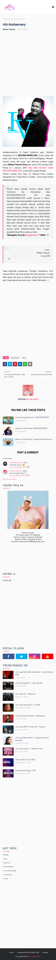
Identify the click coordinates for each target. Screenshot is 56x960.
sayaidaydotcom (16, 462)
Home (5, 19)
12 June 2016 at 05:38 (19, 467)
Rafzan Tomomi (9, 29)
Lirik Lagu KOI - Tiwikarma (25, 694)
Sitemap (45, 952)
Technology (8, 874)
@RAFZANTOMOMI (34, 956)
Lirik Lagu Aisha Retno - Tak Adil (27, 705)
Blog (10, 19)
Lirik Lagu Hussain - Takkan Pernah (29, 749)
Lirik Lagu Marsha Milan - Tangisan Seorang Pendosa (32, 739)
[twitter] (21, 656)
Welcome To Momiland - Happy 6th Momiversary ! (34, 439)
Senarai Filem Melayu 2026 (25, 770)
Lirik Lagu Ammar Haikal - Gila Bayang (30, 716)
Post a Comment (10, 479)
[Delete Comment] (28, 467)
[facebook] (8, 656)
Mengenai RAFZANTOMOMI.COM (28, 952)
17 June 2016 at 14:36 (18, 475)
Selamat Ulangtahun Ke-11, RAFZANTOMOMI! (32, 417)
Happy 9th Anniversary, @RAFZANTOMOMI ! (31, 428)
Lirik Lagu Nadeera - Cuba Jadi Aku (29, 683)
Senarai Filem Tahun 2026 (25, 759)
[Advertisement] (28, 63)
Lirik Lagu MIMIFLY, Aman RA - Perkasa (30, 727)
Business (7, 863)
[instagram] (34, 656)
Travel (6, 878)
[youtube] (47, 656)
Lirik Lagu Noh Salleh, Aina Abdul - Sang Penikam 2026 (34, 673)
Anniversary (15, 358)
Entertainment (8, 867)
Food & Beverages (10, 870)
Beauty (6, 855)
